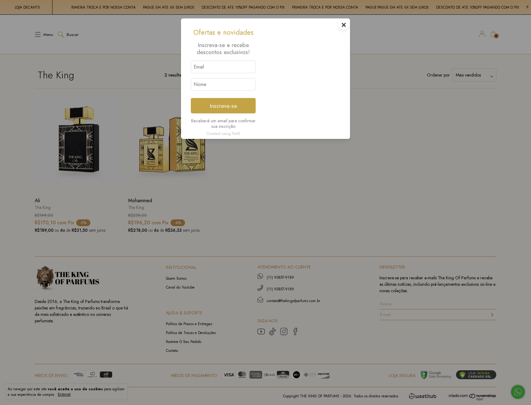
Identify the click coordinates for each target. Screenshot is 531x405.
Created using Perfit (223, 133)
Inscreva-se (223, 105)
